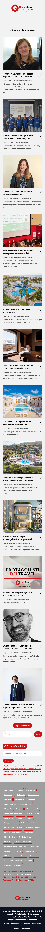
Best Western (34, 795)
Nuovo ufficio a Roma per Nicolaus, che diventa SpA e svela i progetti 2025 (18, 539)
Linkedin (32, 877)
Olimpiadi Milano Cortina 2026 (16, 846)
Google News (17, 877)
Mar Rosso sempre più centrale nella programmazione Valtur (17, 423)
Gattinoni (21, 818)
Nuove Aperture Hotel (23, 842)
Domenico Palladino (21, 142)
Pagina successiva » (22, 725)
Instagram (23, 880)
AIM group (9, 790)
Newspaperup (18, 919)
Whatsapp (7, 877)
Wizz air (19, 865)
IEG (32, 823)
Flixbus (29, 814)
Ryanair (8, 851)
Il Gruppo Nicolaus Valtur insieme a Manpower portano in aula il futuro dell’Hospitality (17, 253)
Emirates (19, 809)
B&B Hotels (21, 795)
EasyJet (8, 809)
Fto (38, 814)
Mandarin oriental (33, 828)
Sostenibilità (30, 851)
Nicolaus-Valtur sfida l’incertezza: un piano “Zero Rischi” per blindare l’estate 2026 (18, 76)
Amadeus (8, 795)
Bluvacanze (20, 799)
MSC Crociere (10, 837)
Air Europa (31, 790)
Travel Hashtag (21, 856)
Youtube (15, 880)
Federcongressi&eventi (13, 814)
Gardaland (9, 818)
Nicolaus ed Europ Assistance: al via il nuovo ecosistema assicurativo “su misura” (17, 194)
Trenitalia (34, 856)
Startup (8, 856)
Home (6, 924)
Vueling (8, 865)
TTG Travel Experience (13, 860)
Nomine (8, 842)
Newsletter (26, 928)
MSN (26, 877)
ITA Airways (9, 828)
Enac (29, 809)
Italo (20, 828)
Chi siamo (15, 924)
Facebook (7, 880)
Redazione (25, 924)
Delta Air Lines (26, 804)
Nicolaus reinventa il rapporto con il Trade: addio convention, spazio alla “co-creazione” (18, 138)
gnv (30, 818)
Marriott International (13, 832)
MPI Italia (29, 832)
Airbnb (20, 790)
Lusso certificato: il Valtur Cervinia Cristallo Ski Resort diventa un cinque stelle (18, 368)
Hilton (24, 823)
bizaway (8, 799)
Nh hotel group (25, 837)
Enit (36, 809)
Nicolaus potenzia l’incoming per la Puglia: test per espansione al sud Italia (18, 707)
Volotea (29, 860)
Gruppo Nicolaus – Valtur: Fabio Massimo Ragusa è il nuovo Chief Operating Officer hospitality (18, 648)
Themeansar (31, 919)
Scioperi (18, 851)
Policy (16, 928)
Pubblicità (36, 924)
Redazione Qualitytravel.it (22, 81)
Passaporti (35, 846)
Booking (32, 799)
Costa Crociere (10, 804)
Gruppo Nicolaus (11, 823)
